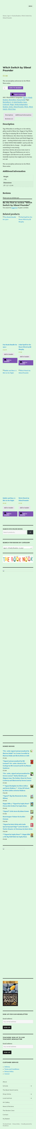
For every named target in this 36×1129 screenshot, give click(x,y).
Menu (30, 6)
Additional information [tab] (23, 115)
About (5, 1082)
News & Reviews (8, 1106)
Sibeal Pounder (19, 107)
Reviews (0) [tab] (9, 119)
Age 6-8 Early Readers (14, 16)
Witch (26, 107)
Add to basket (15, 88)
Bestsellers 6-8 (8, 102)
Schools (5, 1086)
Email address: (7, 1018)
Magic (12, 104)
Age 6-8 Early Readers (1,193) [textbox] (17, 548)
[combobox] (18, 547)
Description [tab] (9, 115)
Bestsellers (12, 100)
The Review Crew (8, 1110)
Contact (7, 1074)
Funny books (21, 100)
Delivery (7, 1067)
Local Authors (7, 1098)
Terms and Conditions (11, 1069)
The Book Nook (7, 1124)
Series (11, 107)
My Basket (6, 1119)
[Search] (30, 532)
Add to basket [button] (8, 354)
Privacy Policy (8, 1071)
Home (4, 16)
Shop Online (7, 1094)
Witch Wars (12, 109)
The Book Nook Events (10, 1090)
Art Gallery (6, 1102)
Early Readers (18, 102)
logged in (14, 208)
